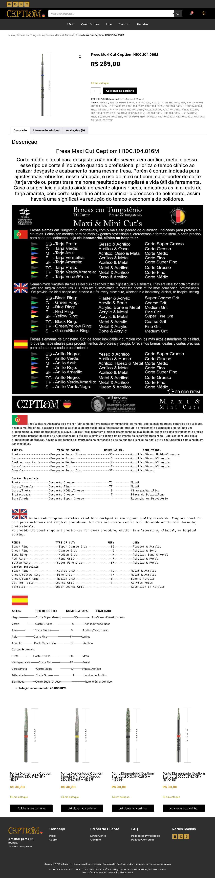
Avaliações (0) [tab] (75, 130)
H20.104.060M (153, 109)
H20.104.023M (135, 109)
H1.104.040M (143, 102)
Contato (125, 24)
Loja (109, 24)
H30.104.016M (118, 113)
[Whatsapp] (26, 4)
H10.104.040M (194, 102)
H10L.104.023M (100, 109)
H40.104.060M (172, 113)
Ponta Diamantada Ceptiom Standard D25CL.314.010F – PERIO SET (184, 776)
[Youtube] (9, 4)
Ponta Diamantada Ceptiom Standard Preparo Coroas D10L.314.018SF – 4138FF (82, 776)
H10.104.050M (99, 106)
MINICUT (96, 120)
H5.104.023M (98, 116)
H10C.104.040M (173, 106)
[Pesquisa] (178, 13)
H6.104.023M (114, 116)
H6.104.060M (131, 116)
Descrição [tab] (20, 130)
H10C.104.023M (154, 106)
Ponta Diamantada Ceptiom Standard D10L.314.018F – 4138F (31, 776)
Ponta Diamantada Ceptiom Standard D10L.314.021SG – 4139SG (133, 776)
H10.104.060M (117, 106)
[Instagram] (21, 4)
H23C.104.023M (100, 113)
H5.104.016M (189, 113)
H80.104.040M (166, 116)
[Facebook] (15, 4)
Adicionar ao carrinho (120, 90)
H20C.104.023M (171, 109)
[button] (80, 57)
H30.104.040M (154, 113)
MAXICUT (199, 116)
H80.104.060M (184, 116)
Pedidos (142, 24)
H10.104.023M (160, 102)
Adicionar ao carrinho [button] (31, 808)
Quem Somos (90, 24)
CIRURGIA (102, 102)
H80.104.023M (148, 116)
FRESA (130, 102)
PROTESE (107, 120)
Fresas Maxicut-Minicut (60, 35)
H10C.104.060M (193, 106)
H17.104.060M (118, 109)
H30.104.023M (136, 113)
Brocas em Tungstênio (30, 35)
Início (70, 24)
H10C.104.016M (135, 106)
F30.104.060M (118, 102)
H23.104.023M (190, 109)
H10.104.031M (177, 102)
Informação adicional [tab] (46, 130)
